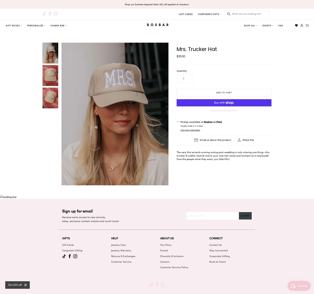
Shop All (249, 25)
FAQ (280, 25)
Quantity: (182, 71)
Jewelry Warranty (121, 250)
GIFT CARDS (186, 14)
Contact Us (215, 244)
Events (266, 25)
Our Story (165, 244)
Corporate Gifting (72, 250)
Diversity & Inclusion (172, 256)
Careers (164, 261)
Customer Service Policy (174, 267)
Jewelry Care (118, 244)
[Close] (25, 285)
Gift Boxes (13, 25)
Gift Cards (68, 244)
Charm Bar (57, 25)
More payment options (224, 110)
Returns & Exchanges (123, 256)
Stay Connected (218, 250)
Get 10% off (15, 285)
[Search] (228, 14)
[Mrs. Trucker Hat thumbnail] (50, 53)
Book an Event (217, 261)
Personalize (35, 25)
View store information (190, 130)
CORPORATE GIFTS (208, 14)
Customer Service (121, 261)
